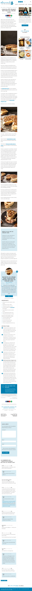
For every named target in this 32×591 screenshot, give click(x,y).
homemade (12, 307)
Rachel (3, 465)
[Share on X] (8, 16)
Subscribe (29, 4)
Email (3, 444)
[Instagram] (20, 2)
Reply (11, 487)
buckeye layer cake (5, 88)
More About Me (25, 25)
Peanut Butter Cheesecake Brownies (14, 415)
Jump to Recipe (9, 17)
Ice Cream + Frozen (8, 7)
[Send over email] (11, 16)
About (26, 4)
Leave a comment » (4, 580)
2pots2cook (4, 525)
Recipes (16, 4)
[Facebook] (19, 2)
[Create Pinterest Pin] (17, 272)
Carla (5, 13)
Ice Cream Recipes (22, 4)
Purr (11, 589)
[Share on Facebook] (6, 16)
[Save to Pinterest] (10, 16)
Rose (2, 511)
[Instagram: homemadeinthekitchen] (3, 389)
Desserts (4, 7)
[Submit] (30, 2)
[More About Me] (25, 11)
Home (1, 7)
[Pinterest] (22, 2)
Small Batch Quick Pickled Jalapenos (4, 415)
